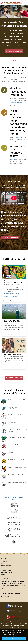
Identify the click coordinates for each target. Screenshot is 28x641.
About (2, 567)
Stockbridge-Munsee (9, 293)
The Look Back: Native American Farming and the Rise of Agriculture (13, 281)
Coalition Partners (6, 570)
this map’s (16, 137)
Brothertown (7, 295)
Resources (4, 561)
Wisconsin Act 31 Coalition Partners (14, 498)
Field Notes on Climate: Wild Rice (13, 354)
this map (14, 159)
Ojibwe (19, 295)
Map (2, 569)
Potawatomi (13, 296)
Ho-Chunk (14, 295)
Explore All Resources (14, 378)
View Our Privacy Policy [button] (8, 634)
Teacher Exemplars (6, 565)
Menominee (7, 296)
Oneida (17, 293)
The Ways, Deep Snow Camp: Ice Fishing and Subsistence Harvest (12, 321)
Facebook (6, 596)
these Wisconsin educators (13, 185)
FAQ (2, 563)
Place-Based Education (7, 572)
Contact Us (4, 574)
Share (15, 60)
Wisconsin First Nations (11, 2)
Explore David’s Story (10, 237)
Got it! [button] (14, 638)
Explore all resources (14, 51)
